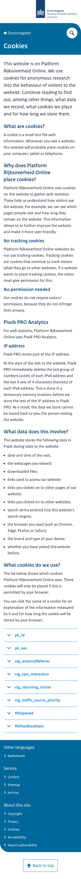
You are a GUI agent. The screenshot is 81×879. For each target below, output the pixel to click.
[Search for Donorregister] (72, 33)
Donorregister (19, 32)
